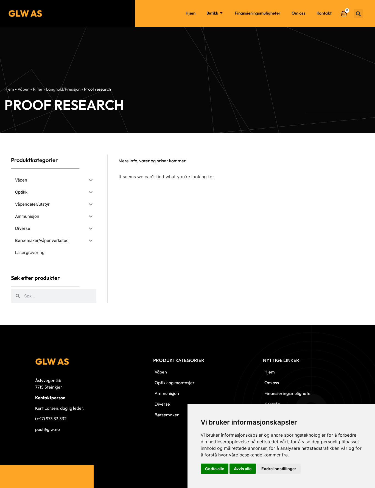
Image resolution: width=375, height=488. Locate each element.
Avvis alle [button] (242, 468)
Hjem (190, 13)
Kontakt (324, 13)
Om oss (299, 13)
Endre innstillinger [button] (278, 468)
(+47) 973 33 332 (51, 418)
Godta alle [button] (214, 468)
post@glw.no (47, 429)
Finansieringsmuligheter (258, 13)
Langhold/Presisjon (63, 89)
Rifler (38, 89)
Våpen (23, 89)
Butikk (212, 13)
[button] (358, 13)
